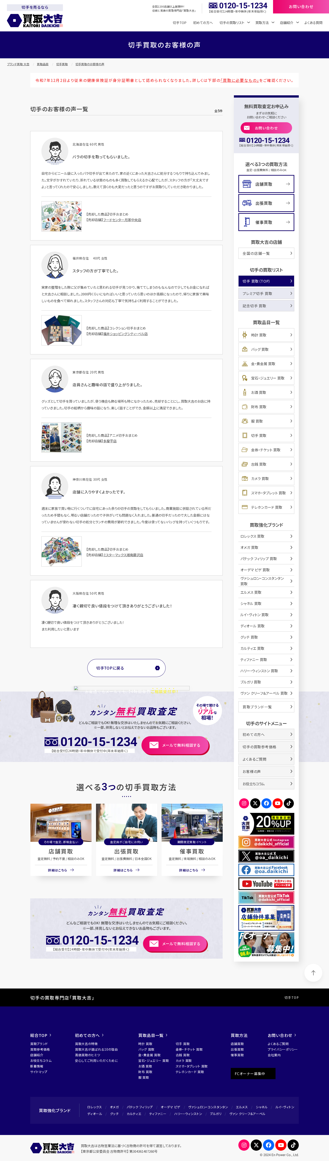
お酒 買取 (258, 392)
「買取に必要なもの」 (239, 80)
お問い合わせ (266, 128)
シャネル (262, 1107)
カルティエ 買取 (252, 648)
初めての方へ (203, 22)
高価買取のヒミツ (87, 1055)
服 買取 (257, 421)
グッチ (114, 1113)
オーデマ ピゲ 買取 (255, 569)
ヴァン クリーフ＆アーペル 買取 (264, 693)
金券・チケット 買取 (265, 449)
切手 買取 (258, 435)
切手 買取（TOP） (257, 281)
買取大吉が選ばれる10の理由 (96, 1049)
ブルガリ (216, 1113)
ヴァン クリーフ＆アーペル (247, 1113)
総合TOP (38, 1035)
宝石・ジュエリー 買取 (267, 378)
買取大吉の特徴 (86, 1043)
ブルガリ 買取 (250, 682)
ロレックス (94, 1107)
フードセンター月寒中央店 (122, 219)
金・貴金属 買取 (263, 363)
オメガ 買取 (249, 547)
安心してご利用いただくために (96, 1060)
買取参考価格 (40, 1049)
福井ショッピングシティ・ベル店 (125, 333)
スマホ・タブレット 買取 (268, 492)
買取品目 (43, 64)
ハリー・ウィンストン (188, 1113)
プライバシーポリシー (283, 1049)
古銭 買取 (258, 464)
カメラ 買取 (260, 478)
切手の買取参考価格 (259, 746)
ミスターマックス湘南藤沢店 (123, 554)
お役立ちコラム (254, 783)
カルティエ (134, 1113)
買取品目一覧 (151, 1035)
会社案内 (274, 1055)
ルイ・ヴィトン (285, 1107)
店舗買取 (61, 851)
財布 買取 (258, 406)
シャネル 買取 (250, 603)
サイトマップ (38, 1071)
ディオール (94, 1113)
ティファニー (158, 1113)
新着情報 (36, 1066)
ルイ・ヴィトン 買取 (254, 614)
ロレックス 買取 (252, 536)
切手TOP (179, 22)
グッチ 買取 (249, 637)
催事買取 (192, 851)
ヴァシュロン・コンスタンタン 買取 (262, 581)
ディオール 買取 (252, 626)
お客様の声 (252, 771)
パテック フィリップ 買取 (258, 558)
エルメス (242, 1107)
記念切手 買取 (254, 305)
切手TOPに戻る (110, 668)
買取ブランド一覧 (257, 706)
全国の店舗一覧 (256, 253)
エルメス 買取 (250, 592)
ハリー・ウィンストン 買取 (259, 670)
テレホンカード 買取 (266, 507)
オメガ (114, 1107)
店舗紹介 (36, 1055)
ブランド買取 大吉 (18, 64)
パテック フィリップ (140, 1107)
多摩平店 (110, 441)
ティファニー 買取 (253, 659)
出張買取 (126, 851)
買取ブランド (39, 1043)
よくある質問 (313, 22)
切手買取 (62, 64)
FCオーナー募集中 (250, 1073)
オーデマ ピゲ (170, 1107)
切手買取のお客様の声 (89, 64)
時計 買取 (258, 335)
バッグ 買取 (260, 349)
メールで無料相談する (181, 745)
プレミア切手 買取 (257, 293)
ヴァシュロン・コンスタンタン (208, 1107)
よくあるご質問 (255, 759)
